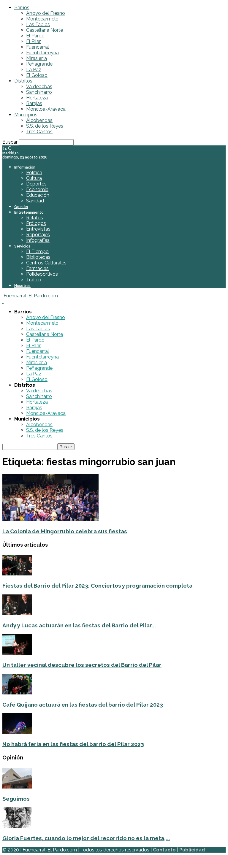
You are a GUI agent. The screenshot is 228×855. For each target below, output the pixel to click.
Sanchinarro (39, 92)
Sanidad (35, 201)
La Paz (33, 69)
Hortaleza (37, 98)
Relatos (34, 218)
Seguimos (16, 798)
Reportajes (38, 234)
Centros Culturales (46, 263)
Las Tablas (38, 24)
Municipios (25, 115)
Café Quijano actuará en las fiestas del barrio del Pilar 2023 (82, 704)
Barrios (21, 7)
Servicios (22, 246)
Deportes (36, 184)
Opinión (21, 207)
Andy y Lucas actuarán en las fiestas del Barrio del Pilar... (79, 625)
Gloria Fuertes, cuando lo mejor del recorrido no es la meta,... (86, 838)
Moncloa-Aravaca (46, 109)
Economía (37, 189)
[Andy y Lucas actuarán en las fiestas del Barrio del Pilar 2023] (17, 613)
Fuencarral (37, 47)
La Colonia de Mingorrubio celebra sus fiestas (64, 531)
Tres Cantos (39, 131)
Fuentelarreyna (42, 52)
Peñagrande (39, 64)
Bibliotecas (38, 257)
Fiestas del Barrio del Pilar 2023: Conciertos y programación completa (97, 585)
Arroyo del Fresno (45, 13)
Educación (37, 195)
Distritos (23, 81)
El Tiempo (37, 251)
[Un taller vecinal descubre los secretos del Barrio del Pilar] (17, 653)
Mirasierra (36, 58)
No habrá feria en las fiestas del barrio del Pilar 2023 (73, 744)
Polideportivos (42, 274)
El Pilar (33, 41)
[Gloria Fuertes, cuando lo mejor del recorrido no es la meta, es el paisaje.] (17, 826)
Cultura (34, 178)
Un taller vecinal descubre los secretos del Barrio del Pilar (82, 665)
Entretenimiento (29, 212)
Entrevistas (38, 229)
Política (34, 172)
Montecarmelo (42, 19)
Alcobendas (39, 120)
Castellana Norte (44, 30)
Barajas (34, 103)
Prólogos (36, 223)
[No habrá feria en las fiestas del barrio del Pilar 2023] (17, 732)
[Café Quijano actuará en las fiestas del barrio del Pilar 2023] (17, 693)
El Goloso (37, 75)
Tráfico (33, 280)
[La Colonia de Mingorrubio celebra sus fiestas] (50, 519)
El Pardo (35, 36)
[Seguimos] (17, 787)
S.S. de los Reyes (44, 126)
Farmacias (37, 268)
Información (24, 167)
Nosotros (22, 286)
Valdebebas (39, 86)
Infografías (38, 240)
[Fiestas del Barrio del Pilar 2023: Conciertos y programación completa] (17, 574)
